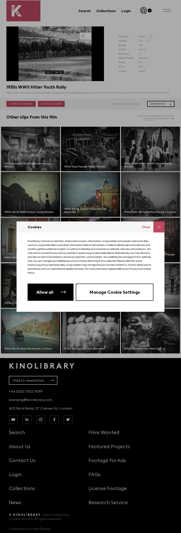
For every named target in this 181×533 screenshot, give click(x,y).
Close (146, 227)
